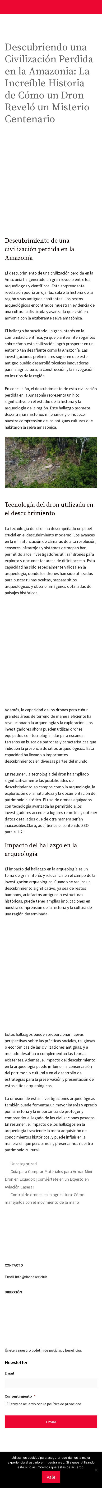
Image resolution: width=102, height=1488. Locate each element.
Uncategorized (23, 1163)
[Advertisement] (51, 184)
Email (9, 1373)
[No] (96, 1470)
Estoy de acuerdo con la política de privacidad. (45, 1403)
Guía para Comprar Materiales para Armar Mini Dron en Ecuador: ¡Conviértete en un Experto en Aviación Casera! (48, 1179)
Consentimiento (20, 1396)
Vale (51, 1477)
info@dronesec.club (31, 1276)
